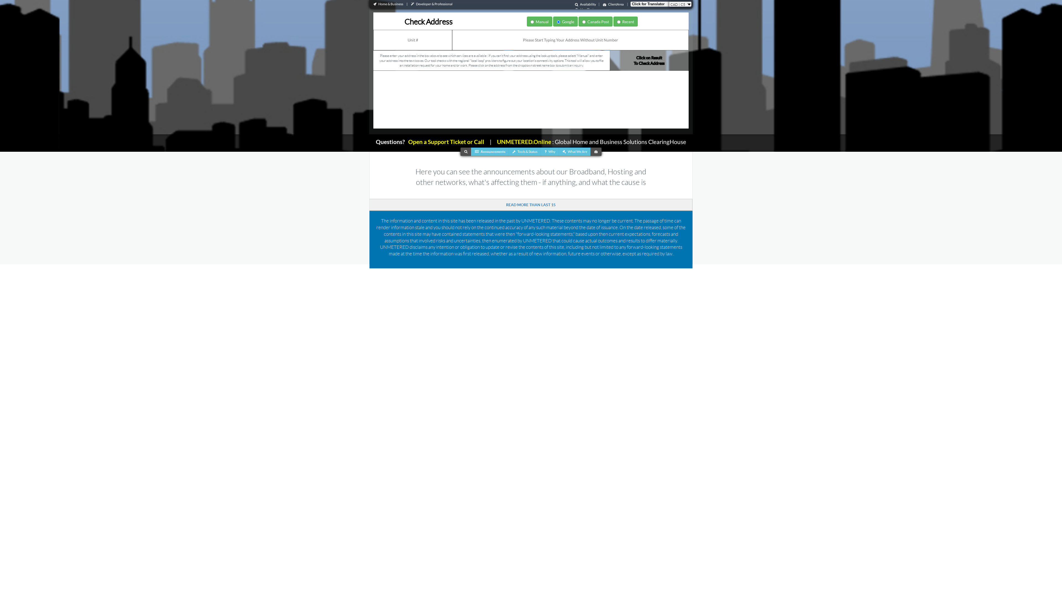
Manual (541, 21)
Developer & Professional (434, 4)
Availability (588, 4)
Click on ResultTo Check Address (649, 60)
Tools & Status (527, 152)
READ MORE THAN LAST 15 (531, 205)
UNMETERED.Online (524, 141)
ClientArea (616, 4)
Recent (627, 21)
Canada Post (597, 21)
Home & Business (390, 4)
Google (567, 21)
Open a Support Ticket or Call (444, 141)
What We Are (577, 152)
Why (551, 152)
